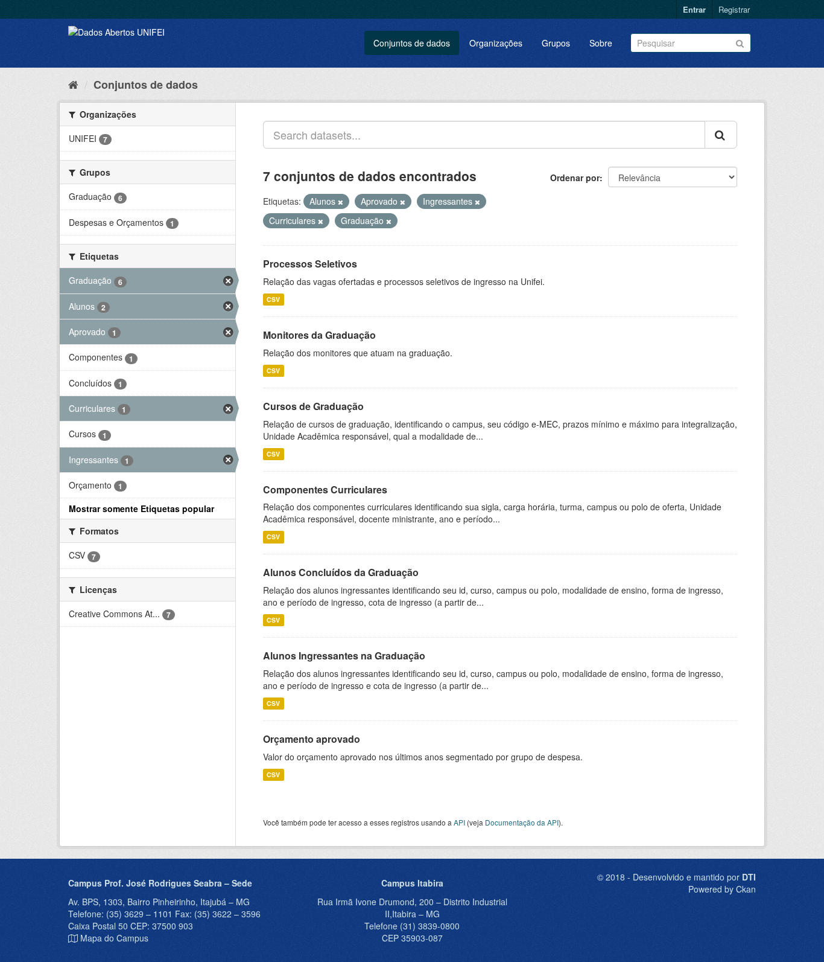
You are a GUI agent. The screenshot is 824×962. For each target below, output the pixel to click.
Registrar (734, 9)
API (459, 822)
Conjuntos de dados (411, 43)
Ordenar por (575, 178)
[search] (721, 135)
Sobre (600, 43)
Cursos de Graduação (313, 406)
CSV (273, 299)
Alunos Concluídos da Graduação (341, 572)
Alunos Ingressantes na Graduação (344, 655)
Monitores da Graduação (319, 335)
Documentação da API (522, 822)
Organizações (495, 43)
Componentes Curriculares (325, 489)
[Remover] (340, 202)
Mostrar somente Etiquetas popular (141, 508)
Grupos (556, 43)
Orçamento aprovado (311, 739)
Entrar (694, 9)
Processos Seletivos (310, 264)
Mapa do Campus (114, 938)
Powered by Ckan (722, 889)
